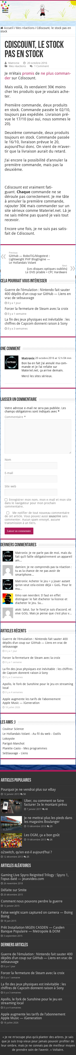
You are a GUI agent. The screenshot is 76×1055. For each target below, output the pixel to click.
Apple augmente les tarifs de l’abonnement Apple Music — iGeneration (33, 1016)
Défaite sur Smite (14, 890)
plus (50, 73)
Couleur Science (13, 729)
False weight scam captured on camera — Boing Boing (37, 914)
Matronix (13, 63)
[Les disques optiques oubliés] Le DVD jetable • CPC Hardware (46, 269)
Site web (10, 486)
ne (43, 73)
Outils (57, 733)
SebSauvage (10, 753)
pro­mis (28, 73)
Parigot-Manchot (13, 743)
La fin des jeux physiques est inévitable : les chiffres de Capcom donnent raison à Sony (37, 321)
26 (51, 839)
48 (46, 809)
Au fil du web (41, 733)
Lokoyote (9, 738)
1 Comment (41, 66)
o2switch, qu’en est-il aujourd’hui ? (26, 852)
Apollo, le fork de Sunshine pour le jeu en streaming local (31, 1001)
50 (24, 794)
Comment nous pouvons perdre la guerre (31, 901)
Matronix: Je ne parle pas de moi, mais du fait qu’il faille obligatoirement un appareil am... (43, 556)
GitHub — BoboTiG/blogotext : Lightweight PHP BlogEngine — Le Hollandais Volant (29, 257)
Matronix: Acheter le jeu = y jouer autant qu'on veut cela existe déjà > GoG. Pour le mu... (43, 584)
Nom (8, 459)
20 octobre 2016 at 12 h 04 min (53, 358)
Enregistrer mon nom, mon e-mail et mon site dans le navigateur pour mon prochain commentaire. (38, 503)
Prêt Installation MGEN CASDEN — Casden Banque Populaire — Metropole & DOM (32, 929)
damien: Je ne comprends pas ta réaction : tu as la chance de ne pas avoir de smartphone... (43, 570)
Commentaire (15, 417)
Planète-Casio (12, 748)
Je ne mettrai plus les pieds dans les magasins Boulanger (48, 820)
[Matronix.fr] (38, 11)
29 (51, 826)
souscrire (55, 516)
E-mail (9, 473)
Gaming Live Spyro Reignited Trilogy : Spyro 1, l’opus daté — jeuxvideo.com (35, 877)
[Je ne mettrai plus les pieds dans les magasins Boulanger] (11, 823)
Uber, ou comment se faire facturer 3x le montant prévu (45, 803)
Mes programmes (35, 748)
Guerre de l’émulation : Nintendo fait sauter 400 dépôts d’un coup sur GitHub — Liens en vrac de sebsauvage (38, 294)
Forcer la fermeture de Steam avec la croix (36, 309)
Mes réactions (25, 28)
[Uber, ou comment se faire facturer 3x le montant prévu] (11, 806)
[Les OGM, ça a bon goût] (11, 840)
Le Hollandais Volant (16, 733)
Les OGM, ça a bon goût (42, 835)
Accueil (8, 28)
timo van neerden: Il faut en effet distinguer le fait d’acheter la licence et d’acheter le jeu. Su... (41, 599)
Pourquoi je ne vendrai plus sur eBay (28, 789)
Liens (24, 753)
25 (28, 856)
